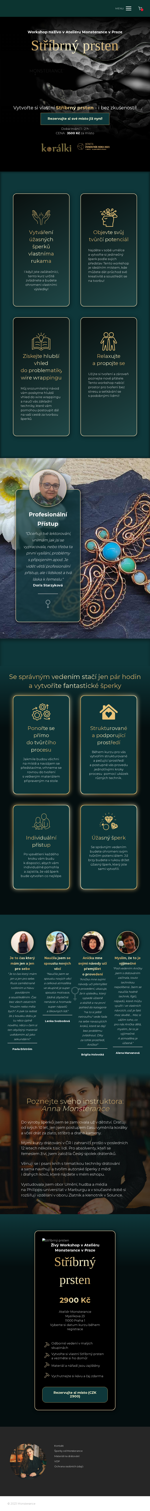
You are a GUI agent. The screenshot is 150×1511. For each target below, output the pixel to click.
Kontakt (59, 1445)
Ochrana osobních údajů (68, 1466)
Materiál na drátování (66, 1456)
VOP (57, 1461)
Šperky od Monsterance (68, 1450)
